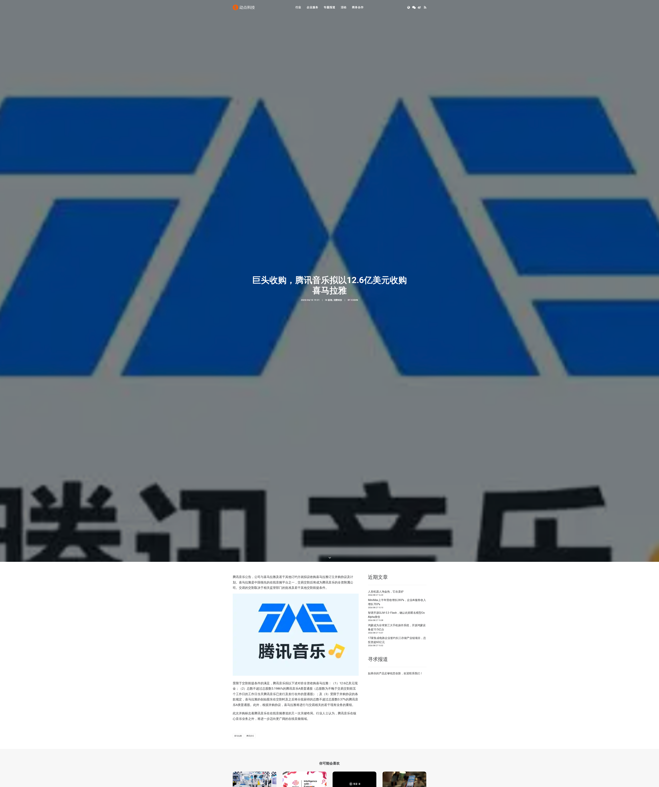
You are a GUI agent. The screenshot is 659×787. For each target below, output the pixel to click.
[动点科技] (244, 7)
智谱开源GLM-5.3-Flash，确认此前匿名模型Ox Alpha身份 (396, 643)
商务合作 (357, 7)
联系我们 (414, 702)
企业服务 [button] (312, 7)
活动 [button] (344, 7)
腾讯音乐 (250, 764)
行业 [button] (298, 7)
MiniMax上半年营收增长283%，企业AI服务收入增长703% (397, 630)
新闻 (330, 314)
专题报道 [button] (329, 7)
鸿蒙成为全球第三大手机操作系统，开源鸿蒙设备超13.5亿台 (397, 656)
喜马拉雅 (238, 764)
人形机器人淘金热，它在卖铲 (386, 620)
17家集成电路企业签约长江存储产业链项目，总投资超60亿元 (397, 668)
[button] (409, 7)
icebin (354, 314)
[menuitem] (298, 7)
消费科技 (338, 314)
